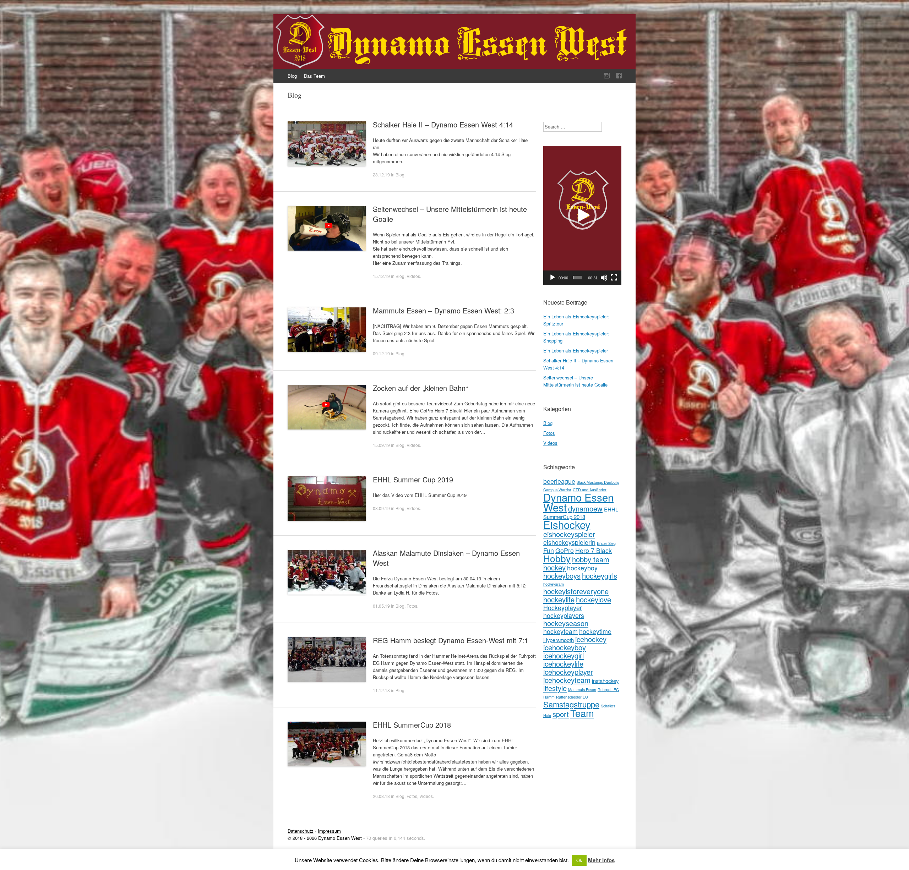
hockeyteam (560, 631)
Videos (413, 276)
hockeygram (553, 584)
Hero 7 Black (593, 550)
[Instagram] (607, 76)
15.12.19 (381, 276)
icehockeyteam (566, 680)
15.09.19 (381, 445)
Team (582, 713)
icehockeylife (563, 663)
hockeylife (559, 599)
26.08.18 (381, 796)
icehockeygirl (563, 655)
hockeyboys (562, 575)
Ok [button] (579, 860)
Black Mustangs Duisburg (598, 482)
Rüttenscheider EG (572, 697)
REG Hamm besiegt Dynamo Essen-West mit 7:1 (450, 640)
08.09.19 (381, 508)
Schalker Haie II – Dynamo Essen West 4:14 (443, 124)
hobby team (590, 559)
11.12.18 (381, 690)
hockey (554, 567)
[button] (582, 215)
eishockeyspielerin (569, 542)
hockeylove (593, 599)
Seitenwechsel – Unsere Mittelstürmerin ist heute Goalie (450, 214)
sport (561, 714)
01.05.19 (381, 606)
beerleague (559, 481)
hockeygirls (599, 575)
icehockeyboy (564, 647)
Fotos (412, 606)
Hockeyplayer (562, 607)
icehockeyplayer (568, 672)
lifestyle (555, 688)
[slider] (577, 277)
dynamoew (585, 508)
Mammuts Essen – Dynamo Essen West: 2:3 (443, 310)
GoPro (564, 550)
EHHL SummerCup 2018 (412, 724)
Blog (292, 75)
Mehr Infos (601, 860)
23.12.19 (381, 174)
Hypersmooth (558, 640)
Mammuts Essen (582, 689)
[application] (582, 215)
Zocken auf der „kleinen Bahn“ (420, 388)
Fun (548, 550)
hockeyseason (565, 623)
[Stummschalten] (604, 277)
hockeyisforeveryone (576, 591)
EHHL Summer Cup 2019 (413, 479)
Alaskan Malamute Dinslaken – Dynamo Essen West (446, 558)
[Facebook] (619, 76)
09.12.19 (381, 353)
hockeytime (595, 631)
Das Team (314, 75)
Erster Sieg (606, 543)
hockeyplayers (563, 615)
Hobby (557, 558)
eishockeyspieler (569, 534)
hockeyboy (582, 567)
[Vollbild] (613, 277)
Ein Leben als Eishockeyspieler (575, 350)
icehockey (590, 639)
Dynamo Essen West (578, 501)
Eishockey (566, 524)
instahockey (605, 680)
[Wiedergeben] (552, 277)
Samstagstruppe (571, 704)
